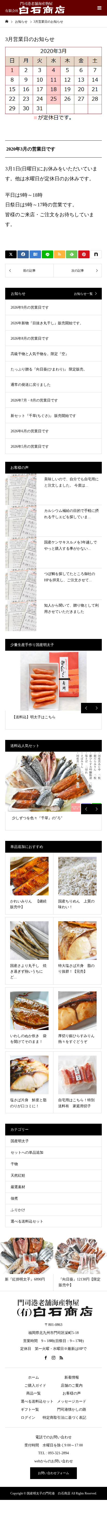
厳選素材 (18, 1187)
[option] (53, 690)
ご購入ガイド (35, 1385)
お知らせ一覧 (83, 294)
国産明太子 (20, 1141)
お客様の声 (72, 1393)
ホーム (33, 1377)
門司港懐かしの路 (71, 1409)
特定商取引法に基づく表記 (64, 1418)
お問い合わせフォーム (53, 1473)
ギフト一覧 (30, 1409)
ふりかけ (18, 1210)
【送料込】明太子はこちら (34, 717)
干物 (14, 1164)
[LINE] (47, 254)
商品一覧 (33, 1393)
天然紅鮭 (18, 1175)
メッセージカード (71, 1401)
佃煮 (14, 1198)
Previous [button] (86, 708)
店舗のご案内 (72, 1385)
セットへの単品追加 (27, 1152)
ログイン (28, 1418)
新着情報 (71, 1377)
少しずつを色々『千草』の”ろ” (37, 818)
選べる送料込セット (27, 1221)
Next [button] (96, 708)
